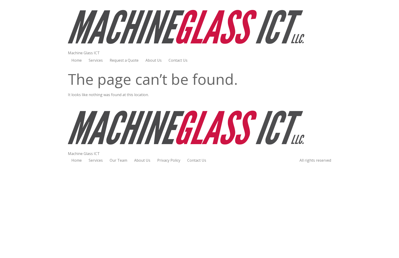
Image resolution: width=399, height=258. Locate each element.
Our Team (118, 160)
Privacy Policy (168, 160)
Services (96, 60)
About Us (153, 60)
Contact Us (178, 60)
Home (76, 60)
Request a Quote (124, 60)
